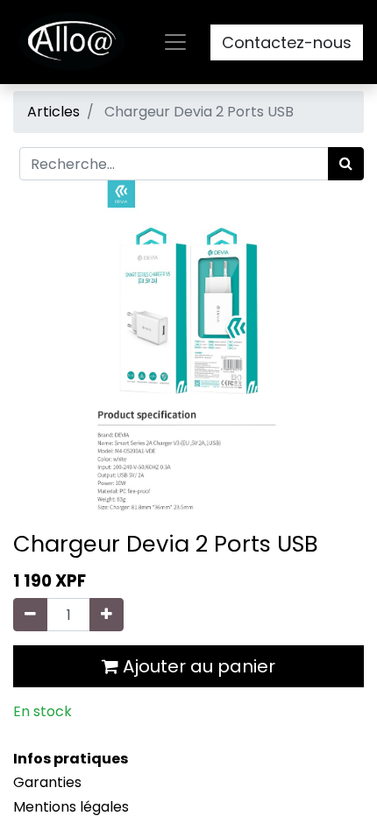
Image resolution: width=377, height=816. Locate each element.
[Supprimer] (30, 614)
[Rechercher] (346, 163)
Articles (53, 112)
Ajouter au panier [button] (196, 666)
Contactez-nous (287, 42)
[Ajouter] (106, 614)
